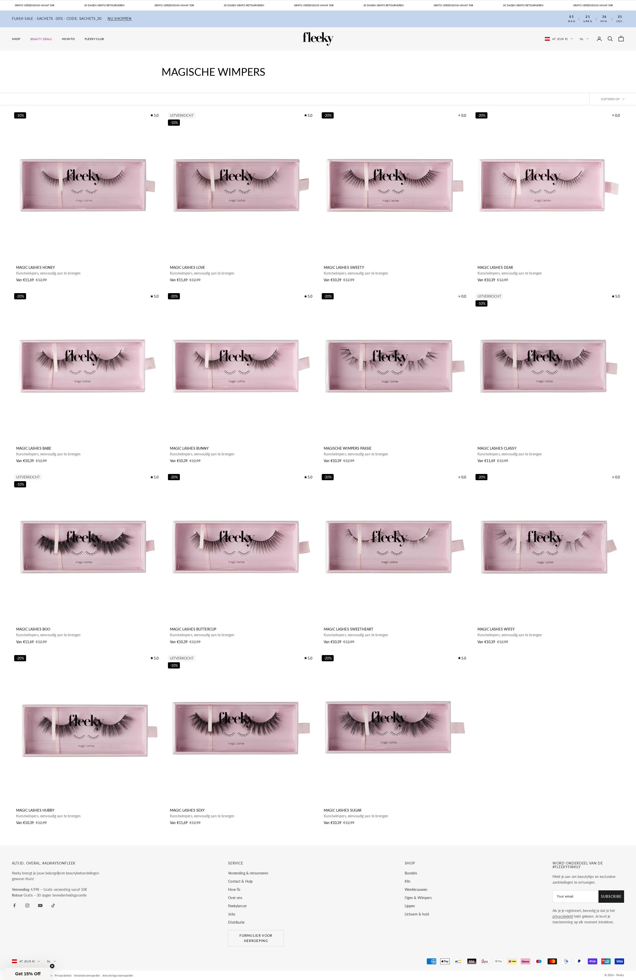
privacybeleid (563, 916)
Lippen (410, 906)
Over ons (235, 898)
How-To (68, 39)
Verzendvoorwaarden (87, 975)
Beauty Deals (41, 39)
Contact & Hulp (240, 881)
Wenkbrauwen (416, 889)
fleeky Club (94, 39)
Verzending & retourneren (248, 873)
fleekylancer (237, 906)
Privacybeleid (63, 975)
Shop (16, 39)
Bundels (411, 873)
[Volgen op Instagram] (27, 905)
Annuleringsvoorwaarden (117, 975)
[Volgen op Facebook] (14, 905)
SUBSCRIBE (611, 896)
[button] (28, 974)
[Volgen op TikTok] (53, 905)
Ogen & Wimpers (418, 898)
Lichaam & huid (417, 914)
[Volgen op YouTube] (40, 905)
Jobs (231, 914)
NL (582, 38)
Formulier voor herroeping (255, 938)
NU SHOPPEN (120, 19)
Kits (408, 881)
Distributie (236, 922)
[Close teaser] (52, 966)
